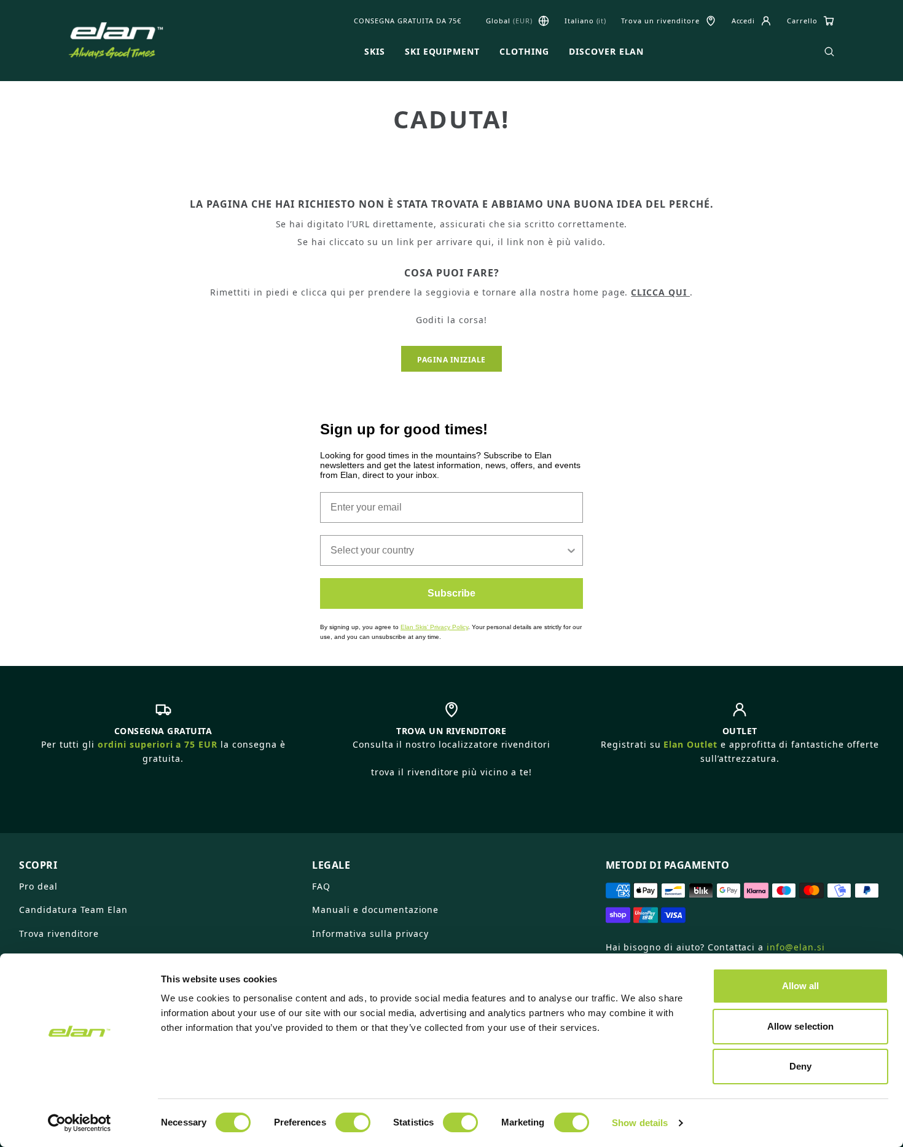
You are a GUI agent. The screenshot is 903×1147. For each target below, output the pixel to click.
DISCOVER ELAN (606, 51)
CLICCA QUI (660, 292)
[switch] (352, 1122)
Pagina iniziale (451, 359)
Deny (800, 1066)
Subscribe (451, 593)
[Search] (829, 51)
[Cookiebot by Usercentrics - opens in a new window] (79, 1123)
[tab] (158, 860)
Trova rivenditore (59, 933)
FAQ (321, 886)
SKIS (374, 51)
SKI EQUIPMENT (442, 51)
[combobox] (447, 550)
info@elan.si (796, 947)
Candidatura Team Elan (73, 909)
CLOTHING (524, 51)
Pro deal (38, 886)
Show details (640, 1123)
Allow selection (800, 1026)
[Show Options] (571, 550)
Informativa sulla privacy (370, 933)
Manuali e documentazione (375, 909)
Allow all (800, 986)
